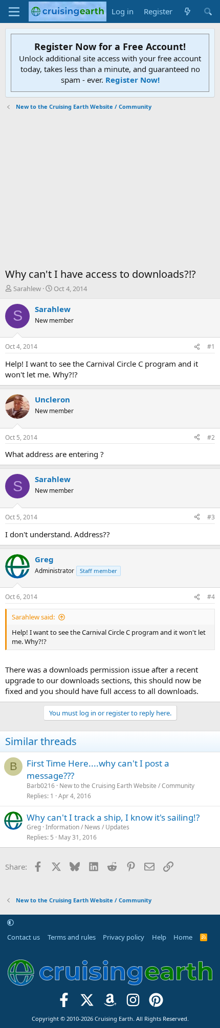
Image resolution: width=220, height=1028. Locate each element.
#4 (211, 596)
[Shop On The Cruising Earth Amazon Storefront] (110, 1003)
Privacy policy (123, 937)
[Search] (208, 11)
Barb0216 (41, 785)
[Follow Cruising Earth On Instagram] (132, 1003)
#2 (211, 437)
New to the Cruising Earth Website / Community (126, 785)
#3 (211, 517)
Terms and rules (72, 937)
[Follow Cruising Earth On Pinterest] (155, 1003)
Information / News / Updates (87, 827)
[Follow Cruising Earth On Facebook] (64, 1003)
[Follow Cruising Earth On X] (87, 1003)
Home (182, 937)
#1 (211, 346)
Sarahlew (27, 288)
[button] (10, 922)
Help (159, 937)
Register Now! (132, 80)
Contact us (23, 937)
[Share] (197, 347)
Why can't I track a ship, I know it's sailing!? (113, 817)
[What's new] (187, 11)
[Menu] (14, 12)
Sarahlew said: (33, 616)
